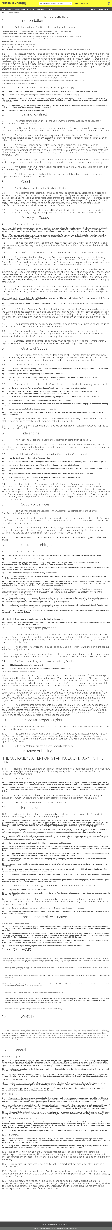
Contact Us (30, 9)
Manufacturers (20, 9)
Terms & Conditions (54, 1224)
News (50, 9)
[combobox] (55, 3)
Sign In (93, 9)
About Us (10, 9)
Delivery (44, 1224)
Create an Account (103, 9)
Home (3, 9)
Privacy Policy (65, 1224)
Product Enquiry (41, 9)
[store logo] (14, 3)
